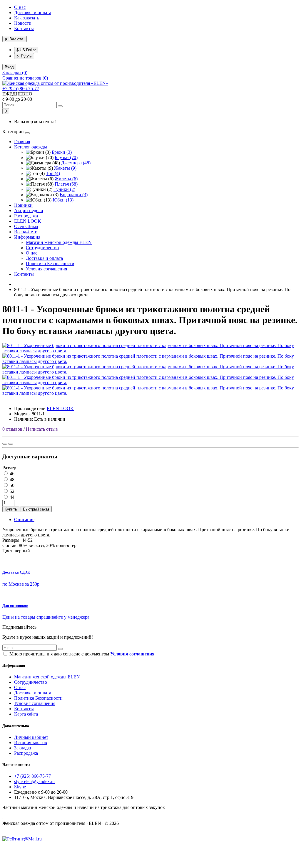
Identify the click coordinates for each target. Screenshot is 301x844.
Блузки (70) (66, 157)
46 (11, 473)
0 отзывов (12, 429)
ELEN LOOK (27, 221)
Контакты (24, 28)
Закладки (23, 747)
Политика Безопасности (50, 263)
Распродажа (26, 215)
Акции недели (28, 210)
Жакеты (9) (65, 168)
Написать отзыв (42, 429)
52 (11, 491)
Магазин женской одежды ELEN (59, 242)
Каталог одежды (30, 146)
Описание (24, 519)
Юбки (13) (63, 199)
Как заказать (26, 17)
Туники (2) (64, 189)
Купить (11, 509)
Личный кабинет (31, 737)
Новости (22, 23)
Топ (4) (53, 173)
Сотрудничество (42, 247)
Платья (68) (66, 183)
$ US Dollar (26, 50)
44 (11, 497)
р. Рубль (24, 56)
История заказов (30, 742)
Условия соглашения (46, 268)
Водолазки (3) (74, 194)
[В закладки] (4, 444)
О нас (20, 7)
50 (11, 485)
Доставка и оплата (32, 12)
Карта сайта (26, 713)
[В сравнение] (10, 444)
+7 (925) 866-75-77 (20, 88)
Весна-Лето (25, 231)
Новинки (23, 205)
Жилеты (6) (66, 178)
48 (11, 479)
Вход (9, 67)
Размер (9, 467)
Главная (22, 141)
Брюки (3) (62, 152)
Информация (27, 237)
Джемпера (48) (76, 162)
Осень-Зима (26, 226)
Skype (20, 786)
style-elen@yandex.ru (34, 781)
